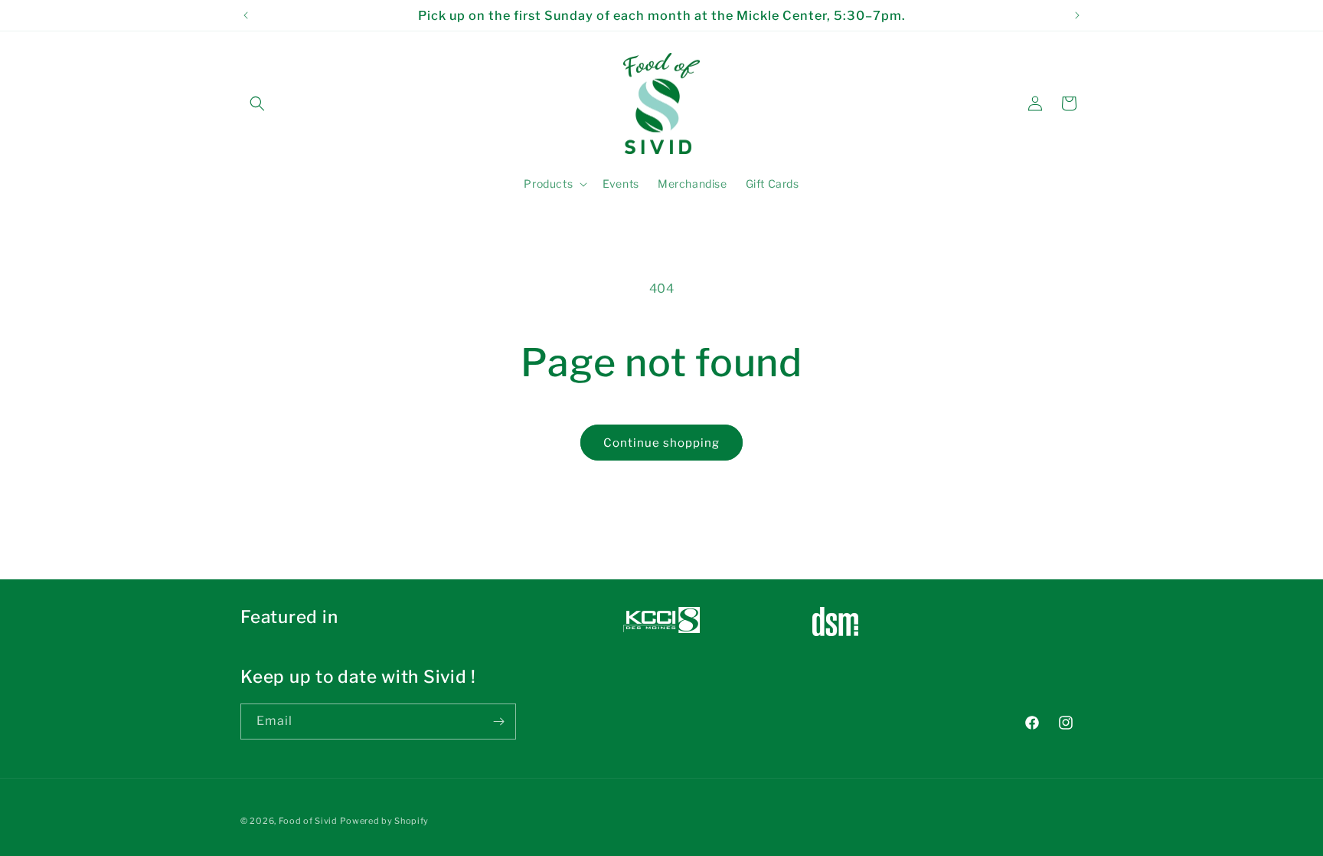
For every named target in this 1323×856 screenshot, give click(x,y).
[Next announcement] (1077, 15)
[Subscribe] (498, 721)
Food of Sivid (308, 820)
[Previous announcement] (246, 15)
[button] (257, 103)
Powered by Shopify (384, 820)
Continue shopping (661, 443)
